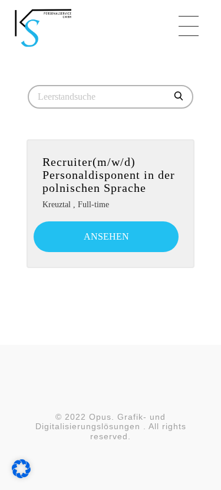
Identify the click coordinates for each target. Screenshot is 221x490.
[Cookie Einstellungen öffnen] (21, 468)
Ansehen (106, 236)
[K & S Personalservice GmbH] (76, 27)
